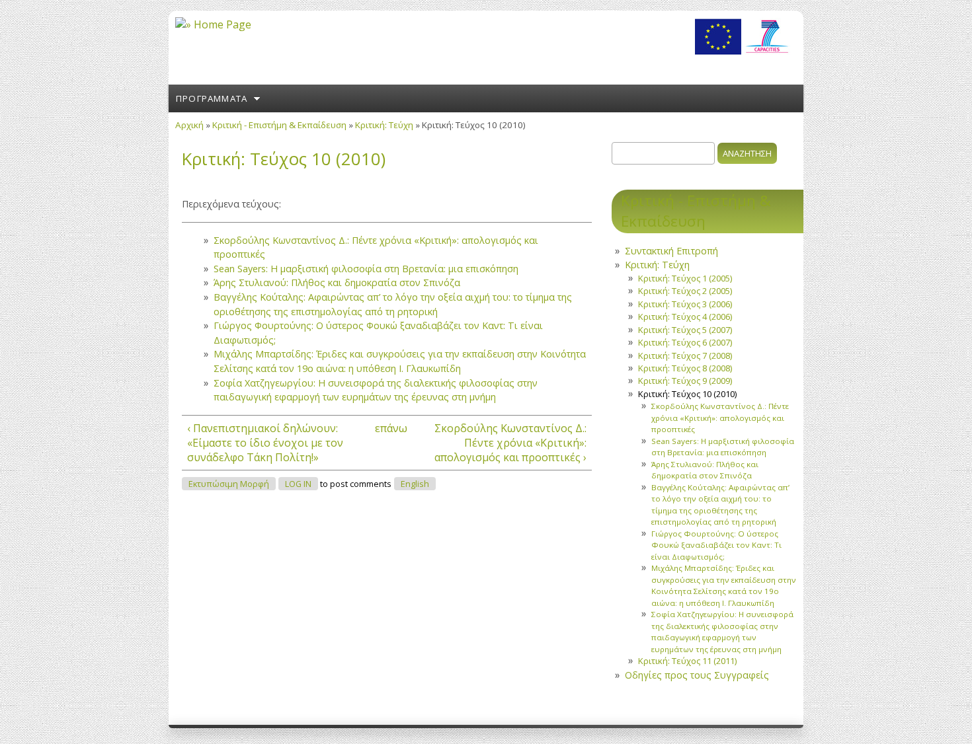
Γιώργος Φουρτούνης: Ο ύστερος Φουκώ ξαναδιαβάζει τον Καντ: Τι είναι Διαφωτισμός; (716, 545)
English (415, 484)
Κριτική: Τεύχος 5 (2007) (685, 330)
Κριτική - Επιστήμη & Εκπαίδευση (279, 125)
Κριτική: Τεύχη (384, 125)
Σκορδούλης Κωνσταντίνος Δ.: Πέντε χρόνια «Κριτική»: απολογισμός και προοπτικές (720, 417)
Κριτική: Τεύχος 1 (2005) (685, 278)
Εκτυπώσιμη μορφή (228, 484)
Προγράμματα (211, 98)
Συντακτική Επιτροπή (671, 250)
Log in (298, 484)
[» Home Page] (213, 24)
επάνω (383, 428)
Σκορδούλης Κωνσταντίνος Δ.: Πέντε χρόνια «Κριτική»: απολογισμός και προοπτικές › (510, 443)
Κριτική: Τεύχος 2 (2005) (685, 291)
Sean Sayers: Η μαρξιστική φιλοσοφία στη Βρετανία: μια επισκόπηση (366, 268)
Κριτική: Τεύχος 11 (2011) (687, 661)
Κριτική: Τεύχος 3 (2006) (685, 304)
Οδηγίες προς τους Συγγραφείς (697, 675)
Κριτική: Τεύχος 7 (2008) (685, 355)
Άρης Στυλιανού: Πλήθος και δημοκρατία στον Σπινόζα (337, 282)
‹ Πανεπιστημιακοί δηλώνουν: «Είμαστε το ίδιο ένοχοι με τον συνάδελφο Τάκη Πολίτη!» (265, 443)
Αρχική (189, 125)
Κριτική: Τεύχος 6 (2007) (685, 342)
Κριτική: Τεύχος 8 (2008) (685, 368)
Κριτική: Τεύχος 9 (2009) (685, 381)
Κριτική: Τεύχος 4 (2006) (685, 316)
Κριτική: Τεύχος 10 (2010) (687, 394)
